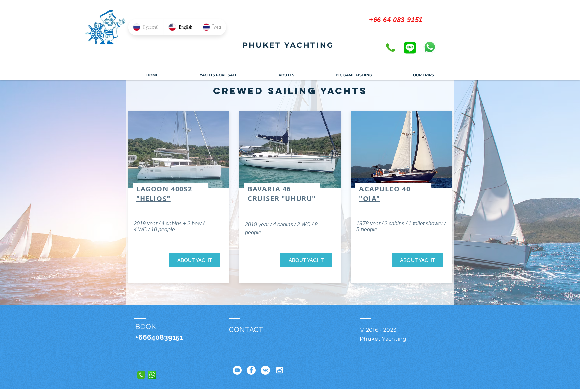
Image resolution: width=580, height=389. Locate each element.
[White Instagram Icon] (279, 370)
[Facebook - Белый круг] (251, 370)
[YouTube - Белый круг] (237, 370)
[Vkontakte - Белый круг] (265, 370)
